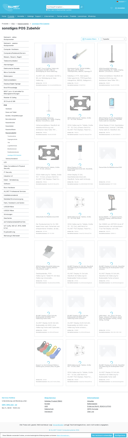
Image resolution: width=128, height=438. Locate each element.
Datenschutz (49, 409)
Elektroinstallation (10, 80)
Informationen (93, 398)
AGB (46, 406)
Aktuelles (90, 401)
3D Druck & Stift (9, 101)
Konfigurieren (120, 435)
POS (5, 105)
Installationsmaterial (11, 195)
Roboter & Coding (10, 97)
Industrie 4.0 (8, 176)
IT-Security (8, 172)
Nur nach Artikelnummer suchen (59, 10)
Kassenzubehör (11, 133)
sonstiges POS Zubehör (14, 155)
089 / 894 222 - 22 (9, 405)
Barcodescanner (11, 119)
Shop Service (50, 398)
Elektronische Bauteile (11, 68)
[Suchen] (81, 7)
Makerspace (8, 76)
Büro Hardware (9, 187)
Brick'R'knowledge (10, 88)
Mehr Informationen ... (63, 435)
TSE (8, 142)
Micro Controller (10, 72)
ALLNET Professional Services (15, 191)
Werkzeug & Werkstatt (12, 236)
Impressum (48, 412)
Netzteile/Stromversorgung (13, 199)
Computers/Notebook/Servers (14, 53)
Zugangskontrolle (12, 139)
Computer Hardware (11, 49)
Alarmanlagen (9, 65)
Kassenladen (10, 126)
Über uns (90, 412)
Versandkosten (58, 425)
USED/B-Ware (9, 207)
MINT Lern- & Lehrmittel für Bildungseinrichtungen (14, 92)
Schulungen (8, 214)
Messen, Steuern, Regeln (13, 57)
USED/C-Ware (9, 210)
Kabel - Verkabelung (11, 180)
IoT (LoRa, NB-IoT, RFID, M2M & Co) (15, 227)
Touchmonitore (11, 136)
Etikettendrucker (12, 149)
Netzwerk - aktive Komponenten (10, 38)
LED (5, 162)
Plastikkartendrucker (13, 152)
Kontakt (47, 404)
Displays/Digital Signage (12, 84)
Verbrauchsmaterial (12, 158)
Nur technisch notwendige (102, 435)
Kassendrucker (10, 122)
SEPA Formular (92, 409)
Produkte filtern (90, 39)
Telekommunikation (11, 61)
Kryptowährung (9, 232)
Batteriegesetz (92, 404)
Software (7, 184)
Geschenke (8, 218)
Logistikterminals (12, 145)
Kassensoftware (11, 129)
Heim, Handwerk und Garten (14, 203)
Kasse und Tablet (11, 112)
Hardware (9, 109)
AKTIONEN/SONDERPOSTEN (14, 222)
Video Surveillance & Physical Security (14, 167)
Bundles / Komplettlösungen (14, 115)
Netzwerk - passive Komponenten (11, 44)
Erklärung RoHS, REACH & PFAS (99, 406)
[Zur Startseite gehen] (11, 7)
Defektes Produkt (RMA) (53, 401)
